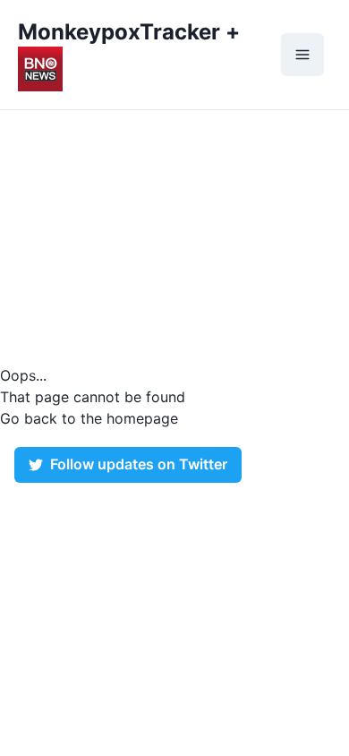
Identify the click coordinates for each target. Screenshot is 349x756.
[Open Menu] (302, 54)
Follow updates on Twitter (138, 464)
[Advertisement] (174, 237)
